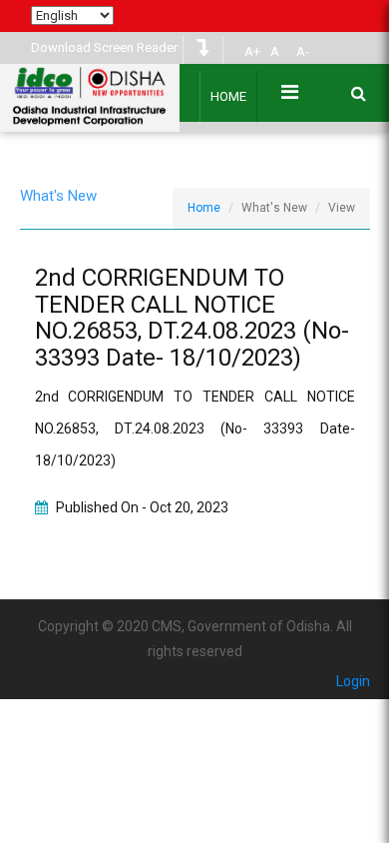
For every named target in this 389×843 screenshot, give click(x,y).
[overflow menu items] (289, 92)
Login (353, 681)
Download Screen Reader (104, 47)
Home (228, 96)
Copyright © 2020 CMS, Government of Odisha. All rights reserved (195, 638)
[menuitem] (249, 52)
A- (302, 51)
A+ (252, 51)
